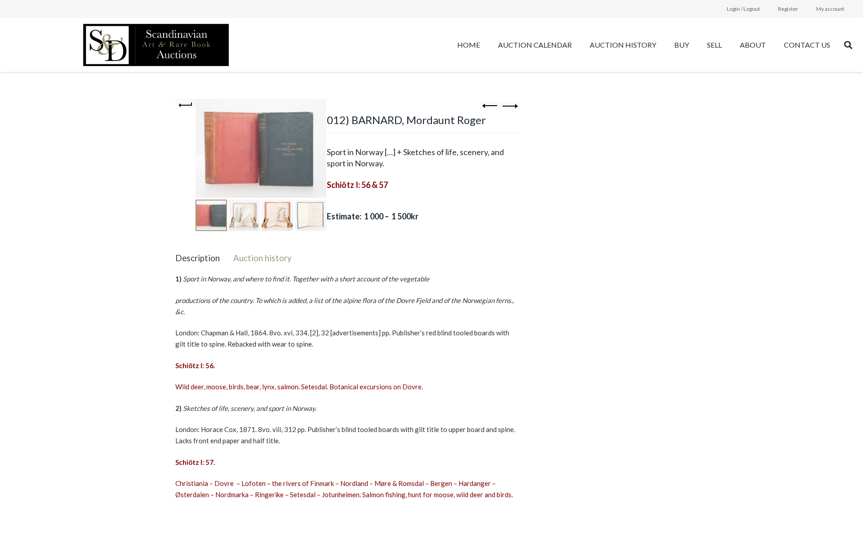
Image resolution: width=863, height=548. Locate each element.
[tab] (197, 257)
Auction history (262, 258)
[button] (660, 45)
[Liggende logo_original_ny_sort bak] (156, 45)
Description (197, 258)
